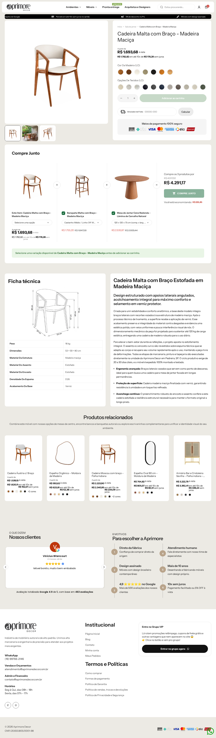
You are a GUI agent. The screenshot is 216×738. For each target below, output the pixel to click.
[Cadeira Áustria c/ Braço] (23, 453)
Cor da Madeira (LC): (128, 65)
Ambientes (72, 7)
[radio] (8, 491)
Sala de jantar (130, 26)
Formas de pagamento (97, 678)
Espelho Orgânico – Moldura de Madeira (65, 474)
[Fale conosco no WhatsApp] (210, 731)
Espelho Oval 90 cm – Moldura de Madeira (146, 474)
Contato (89, 645)
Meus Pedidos (93, 655)
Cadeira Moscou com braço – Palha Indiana (108, 474)
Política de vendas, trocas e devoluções (106, 689)
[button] (102, 72)
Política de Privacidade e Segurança (104, 695)
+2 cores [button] (32, 491)
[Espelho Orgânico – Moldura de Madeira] (65, 453)
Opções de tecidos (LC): (130, 80)
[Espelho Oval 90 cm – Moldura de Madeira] (150, 453)
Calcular (185, 111)
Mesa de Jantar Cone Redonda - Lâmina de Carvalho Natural (134, 214)
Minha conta (92, 650)
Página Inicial (92, 633)
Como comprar (93, 673)
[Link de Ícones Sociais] (8, 705)
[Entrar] (199, 7)
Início (119, 26)
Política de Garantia (96, 684)
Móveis (90, 7)
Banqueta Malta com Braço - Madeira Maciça (82, 214)
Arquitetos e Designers (137, 7)
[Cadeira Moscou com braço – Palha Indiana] (108, 453)
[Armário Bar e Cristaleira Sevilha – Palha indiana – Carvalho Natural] (192, 453)
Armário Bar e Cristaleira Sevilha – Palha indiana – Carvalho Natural (189, 474)
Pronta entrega (110, 7)
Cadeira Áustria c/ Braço (20, 473)
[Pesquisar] (161, 7)
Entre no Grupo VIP (152, 626)
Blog (87, 639)
